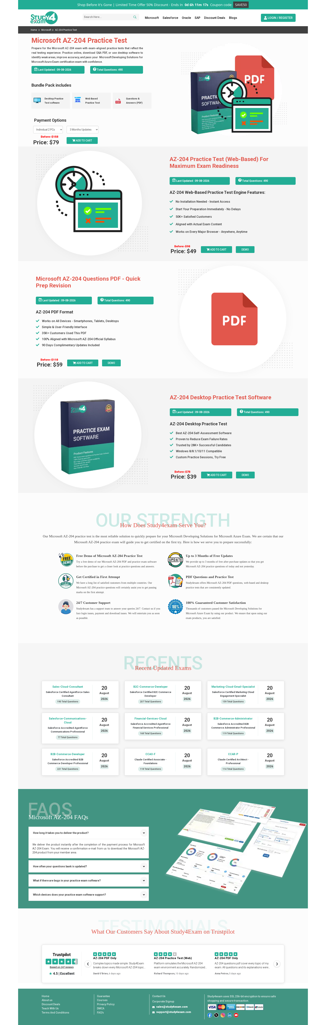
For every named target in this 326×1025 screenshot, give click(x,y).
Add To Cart (218, 249)
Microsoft (152, 18)
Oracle (186, 18)
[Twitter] (216, 1015)
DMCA (100, 1008)
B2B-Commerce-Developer (68, 754)
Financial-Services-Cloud (150, 718)
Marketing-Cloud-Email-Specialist (233, 686)
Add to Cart (83, 140)
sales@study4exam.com (172, 1006)
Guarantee (103, 996)
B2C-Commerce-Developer (150, 686)
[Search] (134, 17)
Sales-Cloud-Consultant (67, 686)
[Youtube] (236, 1015)
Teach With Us (50, 1008)
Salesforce (170, 18)
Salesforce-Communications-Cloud (68, 720)
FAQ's (100, 1012)
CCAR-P (233, 754)
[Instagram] (223, 1015)
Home (34, 30)
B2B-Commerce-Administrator (233, 718)
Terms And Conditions (55, 1012)
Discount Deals (214, 18)
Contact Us (158, 996)
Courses (102, 1000)
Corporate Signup (163, 1001)
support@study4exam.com (173, 1012)
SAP (197, 18)
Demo (245, 249)
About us (47, 1000)
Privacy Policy (106, 1004)
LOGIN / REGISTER (280, 18)
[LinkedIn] (229, 1015)
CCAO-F (150, 754)
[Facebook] (209, 1015)
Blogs (233, 18)
